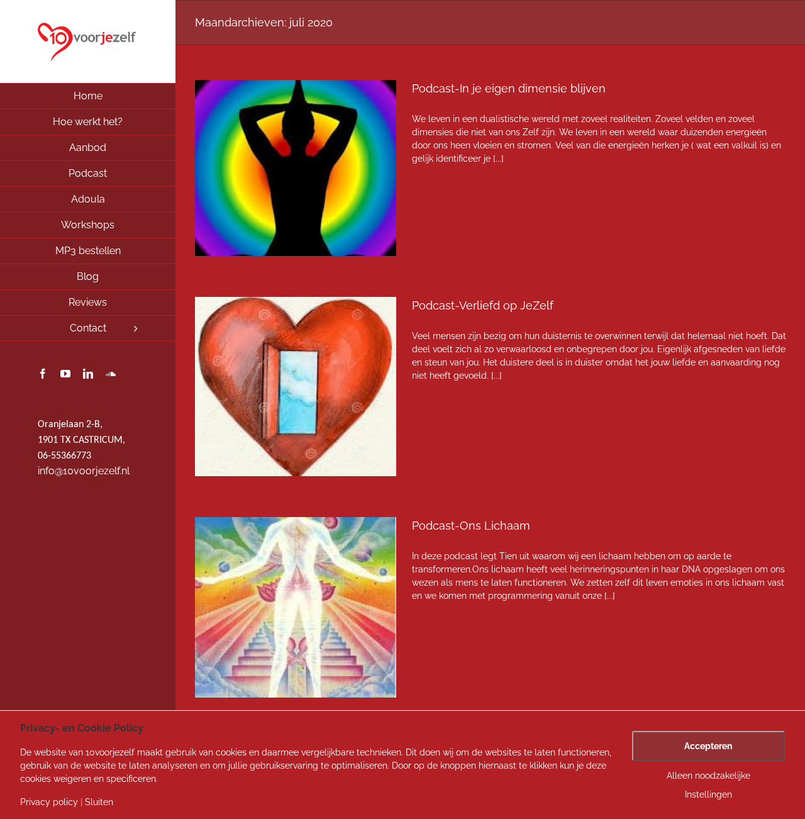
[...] (498, 158)
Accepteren (708, 746)
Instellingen (708, 794)
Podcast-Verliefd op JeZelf (482, 305)
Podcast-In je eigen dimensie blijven (509, 88)
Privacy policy (49, 802)
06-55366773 (64, 456)
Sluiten (99, 802)
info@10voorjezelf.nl (84, 471)
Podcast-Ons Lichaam (471, 525)
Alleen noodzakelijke (708, 775)
